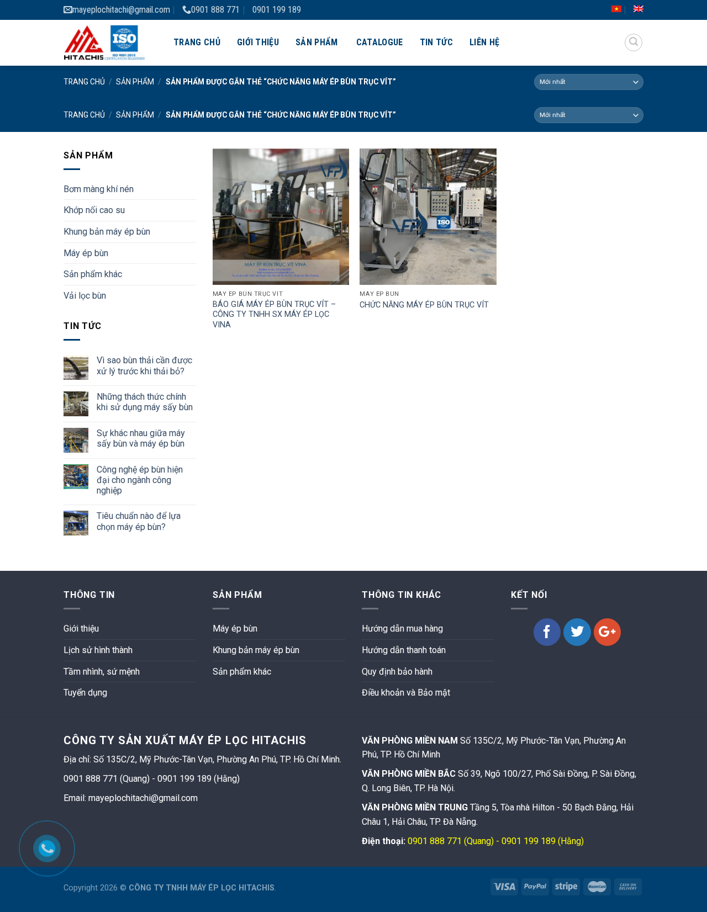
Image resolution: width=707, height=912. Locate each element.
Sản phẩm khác (93, 274)
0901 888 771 (215, 9)
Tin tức (436, 42)
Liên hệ (484, 42)
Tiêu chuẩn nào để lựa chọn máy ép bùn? (139, 521)
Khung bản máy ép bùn (107, 231)
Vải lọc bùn (85, 295)
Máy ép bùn (86, 253)
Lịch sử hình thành (98, 650)
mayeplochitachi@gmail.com (121, 9)
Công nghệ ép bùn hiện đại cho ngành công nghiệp (140, 480)
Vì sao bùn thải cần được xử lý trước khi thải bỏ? (144, 365)
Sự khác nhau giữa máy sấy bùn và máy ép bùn (141, 438)
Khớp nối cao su (94, 210)
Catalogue (379, 42)
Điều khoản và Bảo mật (406, 692)
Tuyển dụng (85, 692)
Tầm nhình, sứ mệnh (102, 671)
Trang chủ (196, 42)
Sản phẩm (317, 42)
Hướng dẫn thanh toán (404, 650)
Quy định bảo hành (397, 671)
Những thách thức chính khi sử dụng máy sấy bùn (145, 401)
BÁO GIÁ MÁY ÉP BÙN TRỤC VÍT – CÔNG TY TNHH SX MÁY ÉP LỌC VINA (274, 315)
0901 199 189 (276, 9)
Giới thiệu (258, 42)
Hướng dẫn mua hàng (402, 628)
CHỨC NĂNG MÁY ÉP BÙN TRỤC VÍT (424, 305)
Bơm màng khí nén (99, 189)
